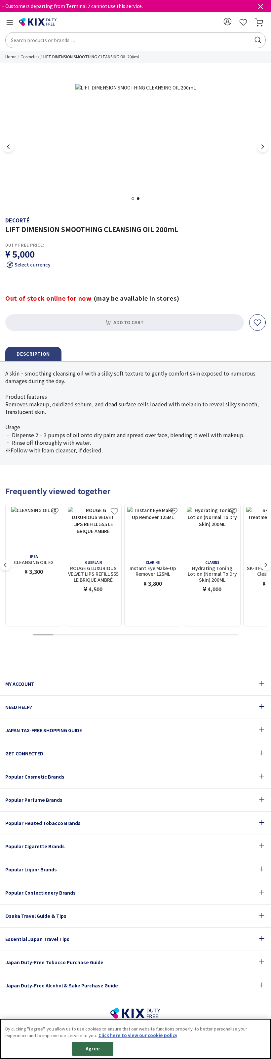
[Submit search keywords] (258, 40)
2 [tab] (140, 198)
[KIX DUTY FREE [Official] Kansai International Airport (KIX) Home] (38, 22)
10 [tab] (227, 635)
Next (262, 147)
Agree (93, 1048)
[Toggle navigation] (9, 22)
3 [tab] (84, 635)
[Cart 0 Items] (259, 22)
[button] (227, 22)
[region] (135, 1039)
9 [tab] (207, 635)
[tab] (33, 354)
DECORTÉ (17, 220)
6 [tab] (145, 635)
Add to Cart (128, 322)
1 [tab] (135, 198)
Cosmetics (29, 56)
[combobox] (135, 40)
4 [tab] (104, 635)
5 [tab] (125, 635)
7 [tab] (166, 635)
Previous (8, 147)
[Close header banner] (260, 8)
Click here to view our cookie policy (137, 1035)
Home (10, 56)
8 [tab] (186, 635)
